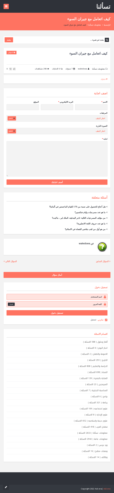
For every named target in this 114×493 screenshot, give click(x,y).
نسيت (11, 304)
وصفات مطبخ (94, 451)
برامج (99, 397)
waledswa (82, 69)
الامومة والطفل (94, 354)
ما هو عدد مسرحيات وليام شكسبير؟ (90, 212)
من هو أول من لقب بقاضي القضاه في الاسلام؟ (85, 229)
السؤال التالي (11, 261)
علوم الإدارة (96, 415)
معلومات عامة (92, 439)
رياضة (97, 403)
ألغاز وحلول (95, 342)
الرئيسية (107, 25)
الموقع (36, 102)
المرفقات (103, 113)
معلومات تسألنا (94, 25)
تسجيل (93, 320)
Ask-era (106, 489)
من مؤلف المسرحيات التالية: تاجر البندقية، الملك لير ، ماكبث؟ (79, 217)
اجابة (104, 139)
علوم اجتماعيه (93, 409)
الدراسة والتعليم (92, 366)
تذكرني (100, 319)
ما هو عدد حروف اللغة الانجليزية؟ (91, 223)
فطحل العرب (94, 427)
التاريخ (97, 360)
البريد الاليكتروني (65, 102)
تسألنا (103, 6)
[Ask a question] (6, 487)
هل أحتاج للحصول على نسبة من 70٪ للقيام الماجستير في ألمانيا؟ (77, 206)
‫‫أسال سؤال (57, 274)
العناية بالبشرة (93, 378)
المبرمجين (96, 384)
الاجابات (56, 69)
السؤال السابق (102, 261)
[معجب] (14, 69)
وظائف (97, 457)
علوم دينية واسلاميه (90, 421)
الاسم (104, 102)
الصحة (97, 372)
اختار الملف (100, 118)
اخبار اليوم (96, 348)
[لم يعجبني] (10, 69)
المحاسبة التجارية (93, 390)
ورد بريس (97, 445)
